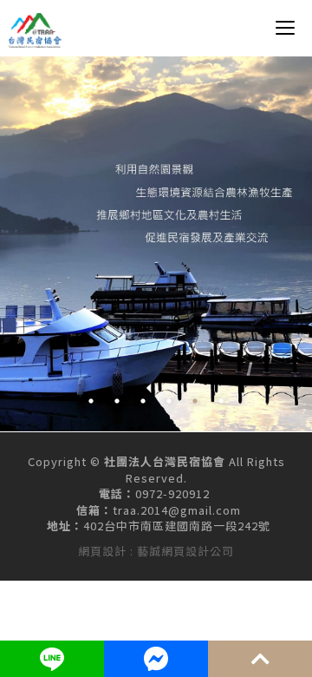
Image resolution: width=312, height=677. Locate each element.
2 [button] (117, 401)
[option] (156, 243)
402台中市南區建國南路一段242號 (176, 526)
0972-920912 (172, 494)
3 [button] (143, 401)
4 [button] (169, 401)
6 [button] (221, 401)
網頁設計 (102, 550)
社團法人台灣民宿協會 (35, 30)
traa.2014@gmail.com (177, 510)
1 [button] (91, 401)
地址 (59, 526)
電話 (111, 494)
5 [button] (195, 401)
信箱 (88, 510)
